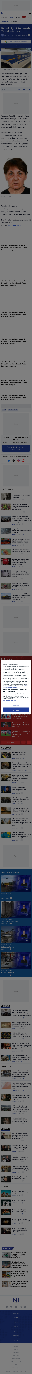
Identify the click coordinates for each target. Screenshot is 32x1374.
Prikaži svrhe (16, 705)
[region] (16, 687)
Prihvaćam (16, 710)
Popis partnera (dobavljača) (9, 700)
